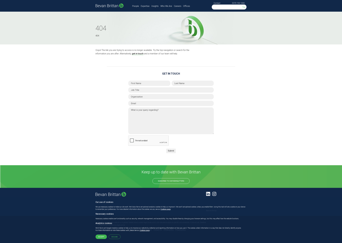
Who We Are (166, 6)
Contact (217, 3)
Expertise (145, 6)
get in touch (137, 53)
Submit (171, 151)
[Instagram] (214, 194)
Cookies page (166, 209)
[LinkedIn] (208, 194)
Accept (101, 237)
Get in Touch (171, 73)
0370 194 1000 (238, 3)
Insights (155, 6)
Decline (114, 237)
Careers (177, 6)
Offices (186, 6)
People (135, 6)
